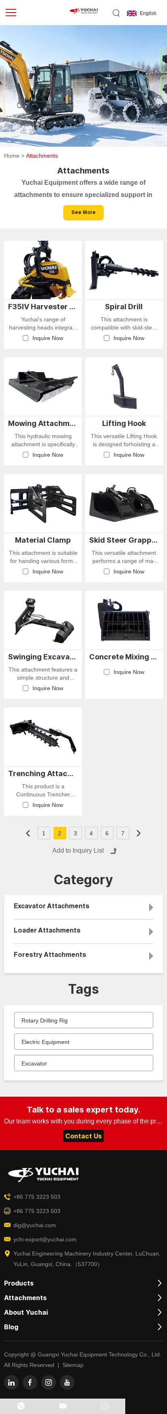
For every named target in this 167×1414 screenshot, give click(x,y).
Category (83, 880)
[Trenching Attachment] (43, 737)
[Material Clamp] (43, 503)
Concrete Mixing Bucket (124, 656)
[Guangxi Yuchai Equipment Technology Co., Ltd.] (83, 13)
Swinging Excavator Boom (43, 656)
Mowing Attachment (43, 423)
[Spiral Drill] (124, 270)
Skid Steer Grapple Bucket (124, 540)
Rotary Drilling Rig (44, 1020)
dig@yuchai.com (34, 1225)
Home (11, 155)
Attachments (25, 1298)
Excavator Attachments (52, 907)
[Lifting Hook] (124, 386)
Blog (11, 1327)
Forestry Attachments (50, 955)
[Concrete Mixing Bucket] (124, 620)
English (148, 13)
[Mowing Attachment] (43, 386)
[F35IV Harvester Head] (43, 270)
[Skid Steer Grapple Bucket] (124, 503)
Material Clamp (43, 540)
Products (19, 1283)
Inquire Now (47, 338)
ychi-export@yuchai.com (45, 1239)
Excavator (34, 1063)
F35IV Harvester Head (43, 306)
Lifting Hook (124, 423)
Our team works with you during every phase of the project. (83, 1121)
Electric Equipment (45, 1042)
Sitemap (73, 1365)
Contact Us (83, 1136)
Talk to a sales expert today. (83, 1110)
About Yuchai (26, 1312)
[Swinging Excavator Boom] (43, 620)
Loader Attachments (47, 931)
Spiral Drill (124, 306)
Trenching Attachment (43, 773)
